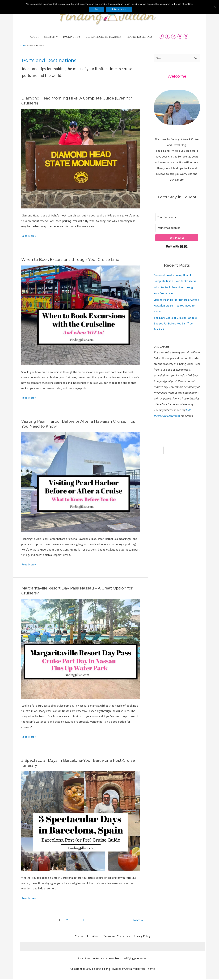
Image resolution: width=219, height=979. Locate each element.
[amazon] (161, 36)
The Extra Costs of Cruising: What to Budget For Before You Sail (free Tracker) (175, 323)
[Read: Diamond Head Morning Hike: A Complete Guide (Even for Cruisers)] (80, 158)
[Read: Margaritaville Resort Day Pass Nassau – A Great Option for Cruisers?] (80, 648)
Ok (96, 9)
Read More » (28, 236)
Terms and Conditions (116, 936)
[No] (215, 7)
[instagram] (174, 36)
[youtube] (180, 36)
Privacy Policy (142, 936)
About (34, 36)
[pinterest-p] (186, 36)
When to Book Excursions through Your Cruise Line (70, 259)
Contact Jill (81, 936)
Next (138, 920)
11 (82, 920)
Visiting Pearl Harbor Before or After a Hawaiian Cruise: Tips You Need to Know (176, 305)
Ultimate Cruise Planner (103, 36)
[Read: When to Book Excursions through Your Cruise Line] (80, 315)
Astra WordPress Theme (140, 969)
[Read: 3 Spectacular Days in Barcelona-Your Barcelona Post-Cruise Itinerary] (80, 820)
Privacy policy (119, 9)
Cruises (49, 36)
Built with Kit (177, 246)
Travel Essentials (139, 36)
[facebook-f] (168, 36)
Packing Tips (71, 36)
